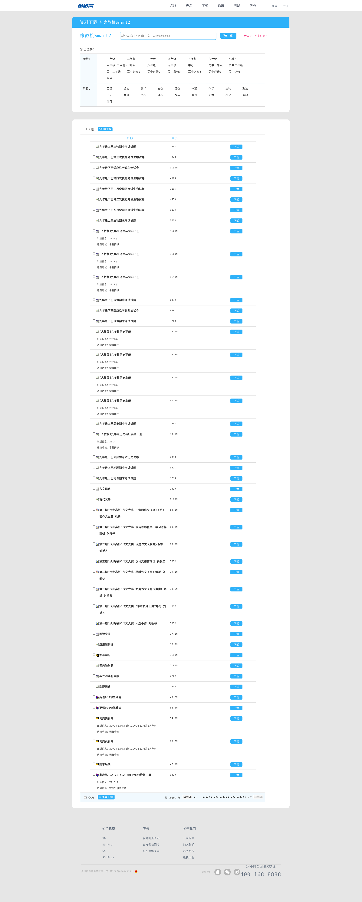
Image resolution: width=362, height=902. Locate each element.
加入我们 (188, 844)
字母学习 (105, 654)
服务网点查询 (151, 838)
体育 (109, 101)
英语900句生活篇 (110, 697)
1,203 (240, 797)
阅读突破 (105, 633)
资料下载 (88, 22)
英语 (109, 88)
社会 (228, 94)
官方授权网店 (151, 844)
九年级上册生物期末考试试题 (117, 220)
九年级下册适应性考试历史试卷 (119, 457)
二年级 (131, 58)
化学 (211, 88)
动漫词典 (105, 686)
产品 (189, 5)
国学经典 (105, 764)
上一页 (187, 797)
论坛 (221, 5)
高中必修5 (215, 71)
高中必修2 (153, 71)
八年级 (151, 65)
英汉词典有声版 (109, 676)
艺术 (211, 94)
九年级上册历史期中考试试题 (117, 423)
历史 (109, 94)
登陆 (274, 6)
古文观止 (105, 488)
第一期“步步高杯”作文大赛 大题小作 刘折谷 (128, 623)
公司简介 (188, 838)
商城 (237, 5)
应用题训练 (106, 644)
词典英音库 (106, 741)
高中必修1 (133, 71)
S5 (104, 850)
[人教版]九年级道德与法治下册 (119, 254)
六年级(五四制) (117, 65)
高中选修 (234, 71)
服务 (253, 5)
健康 (245, 94)
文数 (160, 88)
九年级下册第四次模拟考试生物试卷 (122, 178)
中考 (191, 65)
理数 (177, 88)
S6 (104, 838)
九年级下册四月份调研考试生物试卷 (122, 209)
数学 (143, 88)
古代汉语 (105, 499)
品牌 (173, 5)
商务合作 (188, 850)
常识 (194, 94)
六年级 (213, 58)
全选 (91, 129)
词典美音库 (106, 718)
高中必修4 (194, 71)
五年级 (192, 58)
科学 (177, 94)
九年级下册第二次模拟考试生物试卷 (122, 199)
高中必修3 (174, 71)
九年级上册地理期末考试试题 (117, 478)
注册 (285, 6)
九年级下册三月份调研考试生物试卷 (122, 188)
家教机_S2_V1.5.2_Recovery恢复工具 (125, 774)
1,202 (231, 797)
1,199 (206, 797)
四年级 (172, 58)
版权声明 (188, 857)
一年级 (111, 58)
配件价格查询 (151, 850)
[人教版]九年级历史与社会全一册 (120, 434)
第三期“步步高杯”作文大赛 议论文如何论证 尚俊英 (132, 561)
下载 (205, 5)
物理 (194, 88)
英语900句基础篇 (110, 707)
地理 (126, 94)
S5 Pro (107, 844)
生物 (228, 88)
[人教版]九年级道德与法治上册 (119, 231)
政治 (245, 88)
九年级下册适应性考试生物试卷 (119, 167)
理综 (160, 94)
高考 (109, 78)
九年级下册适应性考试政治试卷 (119, 310)
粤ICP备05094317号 (122, 871)
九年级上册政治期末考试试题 (117, 321)
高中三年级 (114, 71)
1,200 (215, 797)
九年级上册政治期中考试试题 (117, 299)
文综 (143, 94)
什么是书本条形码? (255, 35)
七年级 (131, 65)
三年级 (151, 58)
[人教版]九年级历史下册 (115, 331)
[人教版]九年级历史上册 (115, 377)
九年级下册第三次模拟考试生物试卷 (122, 157)
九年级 (172, 65)
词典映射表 (106, 665)
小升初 (233, 58)
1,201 (223, 797)
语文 (126, 88)
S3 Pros (108, 857)
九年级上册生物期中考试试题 (117, 146)
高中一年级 (216, 65)
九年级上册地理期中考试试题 (117, 467)
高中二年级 (236, 65)
